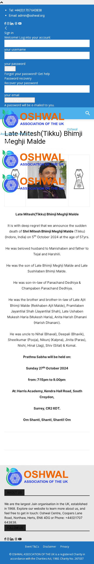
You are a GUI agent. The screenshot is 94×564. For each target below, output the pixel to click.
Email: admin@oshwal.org (27, 15)
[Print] (59, 441)
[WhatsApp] (39, 441)
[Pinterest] (28, 441)
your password (14, 64)
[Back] (5, 28)
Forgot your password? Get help (27, 74)
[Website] (16, 23)
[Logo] (33, 170)
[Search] (88, 113)
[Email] (49, 441)
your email (11, 95)
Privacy (64, 546)
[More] (69, 441)
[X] (18, 441)
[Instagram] (8, 23)
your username (15, 49)
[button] (7, 142)
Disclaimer (49, 546)
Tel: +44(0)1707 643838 (25, 10)
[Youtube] (19, 23)
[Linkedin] (12, 23)
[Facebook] (5, 23)
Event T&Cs (32, 546)
